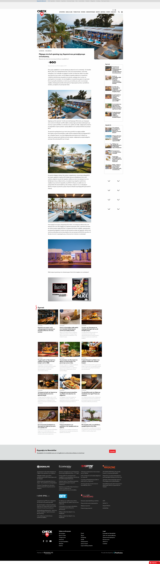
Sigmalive (52, 1)
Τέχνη (82, 535)
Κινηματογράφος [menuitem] (90, 12)
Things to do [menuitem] (76, 12)
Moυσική (61, 539)
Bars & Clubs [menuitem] (69, 12)
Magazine (93, 1)
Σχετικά (41, 308)
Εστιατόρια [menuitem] (62, 12)
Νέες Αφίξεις (48, 50)
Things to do (62, 537)
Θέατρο (61, 543)
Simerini (58, 1)
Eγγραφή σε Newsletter (109, 533)
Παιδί (82, 533)
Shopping (83, 537)
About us (105, 541)
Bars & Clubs (62, 535)
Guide (82, 539)
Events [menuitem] (108, 12)
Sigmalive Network (41, 1)
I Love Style (81, 1)
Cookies (105, 543)
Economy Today (70, 1)
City (77, 1)
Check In (87, 1)
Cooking (98, 1)
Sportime (63, 1)
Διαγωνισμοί (84, 543)
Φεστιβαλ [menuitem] (103, 12)
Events (61, 545)
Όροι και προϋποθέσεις (109, 535)
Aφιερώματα (84, 541)
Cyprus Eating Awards (86, 545)
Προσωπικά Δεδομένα (109, 537)
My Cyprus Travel (105, 1)
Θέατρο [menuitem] (98, 12)
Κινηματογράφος (63, 541)
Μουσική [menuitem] (83, 12)
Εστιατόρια (41, 50)
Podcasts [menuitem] (113, 12)
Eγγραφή (112, 451)
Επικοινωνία (106, 539)
